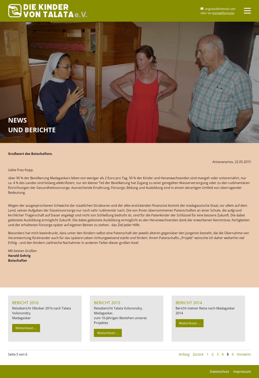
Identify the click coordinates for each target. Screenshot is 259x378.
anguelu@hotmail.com (220, 9)
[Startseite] (47, 15)
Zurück (198, 354)
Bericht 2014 (189, 302)
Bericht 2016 (25, 302)
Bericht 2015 (107, 302)
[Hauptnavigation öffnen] (247, 11)
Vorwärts (244, 354)
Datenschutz (219, 371)
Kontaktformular (223, 13)
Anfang (184, 354)
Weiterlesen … (27, 329)
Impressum (242, 371)
